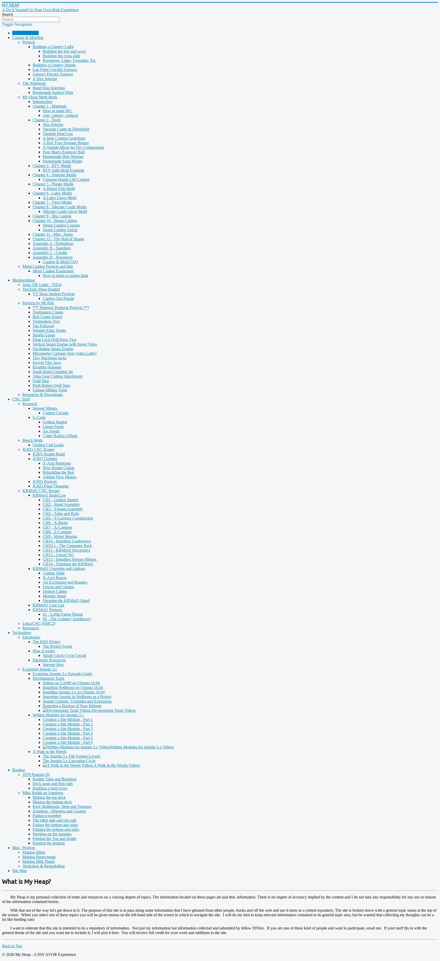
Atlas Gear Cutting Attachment (57, 376)
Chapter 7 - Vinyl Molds (52, 202)
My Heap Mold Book (39, 97)
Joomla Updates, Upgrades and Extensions (77, 701)
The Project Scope (57, 646)
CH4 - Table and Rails (61, 513)
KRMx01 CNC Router (41, 491)
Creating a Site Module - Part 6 (68, 742)
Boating (18, 770)
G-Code (39, 417)
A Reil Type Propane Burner (66, 143)
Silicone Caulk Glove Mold (65, 211)
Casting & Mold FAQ (60, 262)
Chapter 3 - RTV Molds (52, 166)
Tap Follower (43, 326)
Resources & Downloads (42, 394)
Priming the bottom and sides (56, 829)
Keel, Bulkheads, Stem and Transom (62, 806)
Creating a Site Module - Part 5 (68, 738)
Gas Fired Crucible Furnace (55, 69)
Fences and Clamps (58, 587)
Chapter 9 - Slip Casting (52, 216)
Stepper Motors (45, 408)
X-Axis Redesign (57, 463)
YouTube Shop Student (41, 289)
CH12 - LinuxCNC (58, 555)
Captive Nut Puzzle (58, 298)
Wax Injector (53, 124)
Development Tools (48, 678)
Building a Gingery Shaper (54, 65)
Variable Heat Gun (58, 133)
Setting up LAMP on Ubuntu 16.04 (71, 683)
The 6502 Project (46, 642)
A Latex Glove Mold (59, 198)
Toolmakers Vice (46, 321)
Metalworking (23, 280)
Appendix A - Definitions (53, 243)
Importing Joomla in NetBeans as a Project (77, 696)
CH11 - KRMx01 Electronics (66, 550)
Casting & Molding (27, 37)
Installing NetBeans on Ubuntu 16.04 (73, 687)
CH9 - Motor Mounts (60, 536)
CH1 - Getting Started (60, 500)
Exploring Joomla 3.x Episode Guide (62, 674)
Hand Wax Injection (49, 88)
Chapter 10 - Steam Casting (55, 220)
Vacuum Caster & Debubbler (66, 129)
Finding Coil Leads (48, 445)
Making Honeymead (39, 857)
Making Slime (33, 852)
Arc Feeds (51, 431)
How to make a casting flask (65, 275)
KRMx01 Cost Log (48, 605)
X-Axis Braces (55, 577)
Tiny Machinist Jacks (49, 358)
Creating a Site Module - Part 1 (68, 719)
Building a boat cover (50, 788)
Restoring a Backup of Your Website (72, 706)
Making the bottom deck (52, 802)
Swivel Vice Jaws (47, 362)
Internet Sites (53, 664)
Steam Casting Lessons (61, 225)
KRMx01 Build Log (49, 495)
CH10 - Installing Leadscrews (67, 541)
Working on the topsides (52, 834)
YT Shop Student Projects (54, 294)
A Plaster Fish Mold (59, 188)
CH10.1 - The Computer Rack (67, 545)
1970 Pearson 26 (35, 774)
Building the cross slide (61, 56)
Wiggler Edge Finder (49, 330)
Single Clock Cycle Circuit (64, 655)
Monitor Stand (54, 596)
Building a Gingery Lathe (53, 47)
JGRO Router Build (49, 454)
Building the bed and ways (64, 51)
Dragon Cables (55, 591)
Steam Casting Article (60, 230)
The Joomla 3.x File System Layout (71, 756)
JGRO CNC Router (38, 449)
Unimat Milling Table (50, 390)
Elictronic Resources (49, 660)
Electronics (31, 637)
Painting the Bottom (49, 843)
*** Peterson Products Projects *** (61, 307)
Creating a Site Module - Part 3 (68, 729)
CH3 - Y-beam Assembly (63, 509)
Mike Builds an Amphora (42, 793)
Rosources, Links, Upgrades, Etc (69, 60)
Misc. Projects (23, 848)
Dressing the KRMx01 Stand (66, 600)
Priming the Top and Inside (54, 838)
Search (7, 14)
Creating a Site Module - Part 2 (68, 724)
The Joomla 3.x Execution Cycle (69, 761)
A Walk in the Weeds (49, 751)
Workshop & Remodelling (43, 866)
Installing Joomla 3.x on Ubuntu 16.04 (74, 692)
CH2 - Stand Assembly (61, 504)
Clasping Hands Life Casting (66, 179)
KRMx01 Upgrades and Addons (59, 568)
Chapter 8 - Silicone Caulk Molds (60, 207)
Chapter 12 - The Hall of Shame (58, 239)
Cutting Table (54, 573)
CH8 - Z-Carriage (57, 532)
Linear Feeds (53, 426)
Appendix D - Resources (53, 257)
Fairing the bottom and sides (55, 825)
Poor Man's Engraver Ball (64, 152)
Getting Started (55, 422)
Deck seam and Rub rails (53, 783)
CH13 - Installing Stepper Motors (70, 559)
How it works (44, 651)
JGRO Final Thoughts (50, 486)
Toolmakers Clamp (48, 312)
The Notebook (34, 83)
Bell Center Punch (47, 317)
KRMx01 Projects (47, 610)
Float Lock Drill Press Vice (54, 339)
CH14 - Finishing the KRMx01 (68, 564)
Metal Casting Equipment (53, 271)
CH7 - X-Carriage (57, 527)
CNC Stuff (21, 399)
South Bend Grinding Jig (53, 371)
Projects (28, 42)
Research (29, 404)
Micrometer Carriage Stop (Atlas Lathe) (65, 353)
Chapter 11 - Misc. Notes (53, 234)
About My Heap (25, 33)
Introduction (42, 101)
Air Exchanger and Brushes (65, 582)
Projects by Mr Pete (38, 303)
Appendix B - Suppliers (52, 248)
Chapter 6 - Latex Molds (52, 193)
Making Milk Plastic (38, 861)
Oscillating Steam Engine (53, 349)
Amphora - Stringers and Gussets (59, 811)
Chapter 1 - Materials (49, 106)
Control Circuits (55, 413)
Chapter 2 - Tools (47, 120)
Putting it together (47, 816)
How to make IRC (58, 111)
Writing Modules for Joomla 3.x (58, 715)
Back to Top (12, 946)
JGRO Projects (45, 481)
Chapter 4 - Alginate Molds (54, 175)
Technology (21, 632)
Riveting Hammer (47, 367)
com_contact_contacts (60, 115)
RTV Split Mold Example (63, 170)
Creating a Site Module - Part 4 (68, 733)
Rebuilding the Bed (58, 472)
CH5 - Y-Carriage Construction (68, 518)
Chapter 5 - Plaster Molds (53, 184)
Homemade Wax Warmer (63, 156)
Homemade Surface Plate (53, 92)
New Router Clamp (58, 468)
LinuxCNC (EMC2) (38, 623)
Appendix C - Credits (50, 252)
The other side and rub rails (54, 820)
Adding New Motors (59, 477)
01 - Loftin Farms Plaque (63, 614)
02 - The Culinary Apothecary (67, 619)
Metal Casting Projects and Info (47, 266)
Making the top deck (49, 797)
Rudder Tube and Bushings (55, 779)
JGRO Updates (45, 458)
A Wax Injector (45, 79)
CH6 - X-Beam (55, 523)
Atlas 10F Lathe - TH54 (41, 285)
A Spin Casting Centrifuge (64, 138)
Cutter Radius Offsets (60, 436)
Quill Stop (41, 381)
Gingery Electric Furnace (53, 74)
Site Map (19, 870)
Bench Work (32, 440)
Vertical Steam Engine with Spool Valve (65, 344)
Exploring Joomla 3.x (39, 669)
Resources (30, 628)
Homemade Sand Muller (62, 161)
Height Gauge (44, 335)
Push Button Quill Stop (51, 385)
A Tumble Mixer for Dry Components (73, 147)
